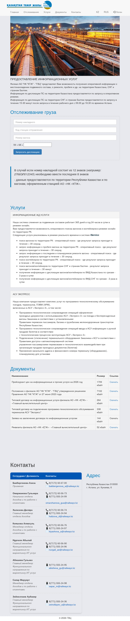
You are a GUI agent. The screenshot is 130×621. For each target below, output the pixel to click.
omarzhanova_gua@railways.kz (62, 503)
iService (94, 234)
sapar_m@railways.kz (60, 586)
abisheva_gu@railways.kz (62, 568)
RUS (106, 12)
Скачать (114, 381)
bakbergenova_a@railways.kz (64, 486)
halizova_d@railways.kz (61, 516)
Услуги (47, 12)
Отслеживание (31, 12)
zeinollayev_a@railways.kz (62, 604)
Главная (14, 12)
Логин (118, 12)
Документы (61, 12)
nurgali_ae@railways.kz (61, 549)
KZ (97, 12)
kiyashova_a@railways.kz (62, 531)
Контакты (76, 12)
